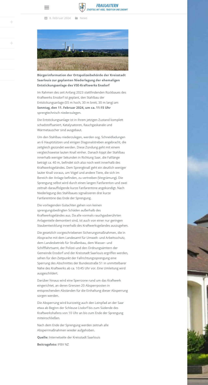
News (83, 18)
